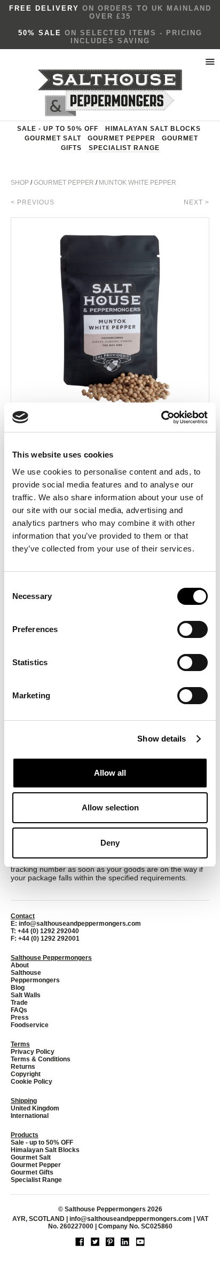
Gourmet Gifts (32, 1172)
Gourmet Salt (53, 138)
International (30, 1116)
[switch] (192, 629)
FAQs (19, 1010)
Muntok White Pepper (137, 182)
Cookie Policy (31, 1081)
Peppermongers (35, 980)
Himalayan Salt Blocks (153, 128)
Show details (161, 738)
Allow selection (110, 807)
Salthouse (26, 972)
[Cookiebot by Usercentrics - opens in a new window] (161, 417)
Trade (19, 1002)
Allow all (110, 772)
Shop (20, 182)
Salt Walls (26, 995)
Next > (196, 202)
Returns (23, 1066)
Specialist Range (124, 148)
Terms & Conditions (40, 1059)
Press (20, 1017)
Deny (110, 842)
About (20, 965)
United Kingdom (35, 1108)
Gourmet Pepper (121, 138)
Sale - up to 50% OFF (57, 128)
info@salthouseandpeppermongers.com (80, 923)
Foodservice (30, 1025)
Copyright (26, 1074)
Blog (18, 987)
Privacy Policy (32, 1051)
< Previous (32, 202)
